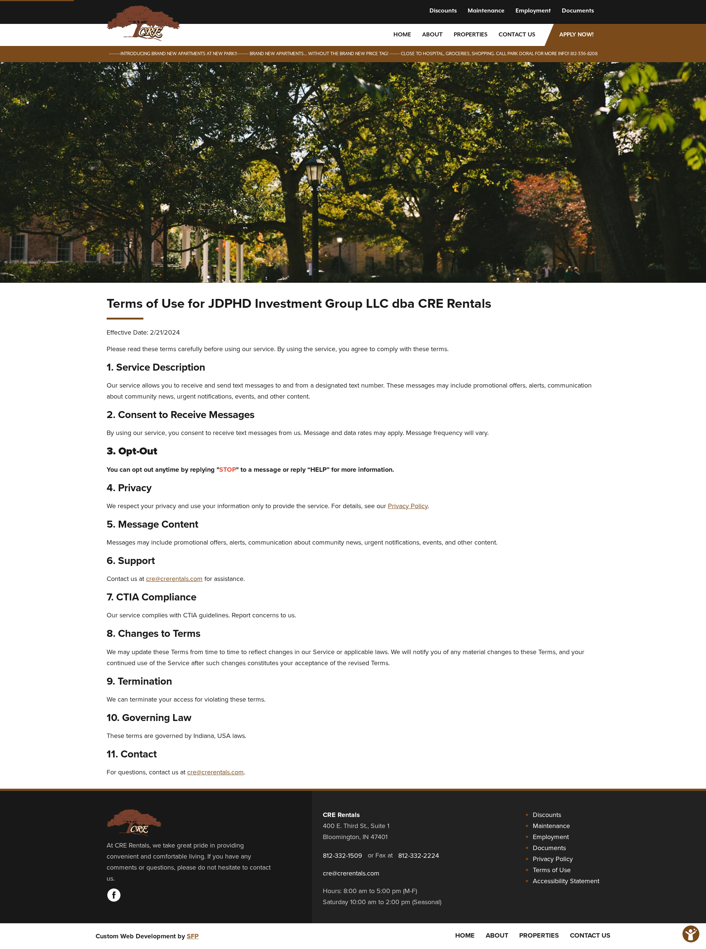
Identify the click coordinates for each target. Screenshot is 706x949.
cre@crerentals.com (174, 578)
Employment (533, 11)
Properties (471, 35)
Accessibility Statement (566, 880)
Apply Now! (576, 35)
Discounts (443, 11)
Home (402, 35)
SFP (193, 936)
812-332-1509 (342, 855)
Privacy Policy (408, 505)
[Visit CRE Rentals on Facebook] (114, 900)
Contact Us (517, 35)
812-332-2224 (418, 855)
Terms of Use (552, 869)
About (432, 35)
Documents (578, 11)
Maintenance (486, 11)
